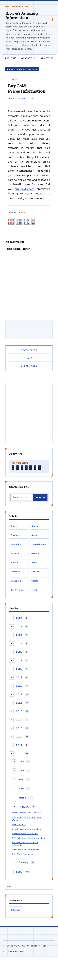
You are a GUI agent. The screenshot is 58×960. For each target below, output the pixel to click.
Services (35, 571)
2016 (19, 702)
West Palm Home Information (25, 850)
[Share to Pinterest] (34, 221)
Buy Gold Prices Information (25, 833)
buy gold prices (25, 188)
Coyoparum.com (13, 951)
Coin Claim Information (22, 854)
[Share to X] (19, 221)
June (22, 770)
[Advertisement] (29, 413)
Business (15, 535)
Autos (14, 526)
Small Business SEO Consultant (26, 813)
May (21, 779)
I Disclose (15, 910)
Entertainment (39, 544)
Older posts (29, 366)
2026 (19, 618)
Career (34, 535)
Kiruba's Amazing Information (21, 15)
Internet (15, 571)
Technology (17, 590)
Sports (34, 581)
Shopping (16, 581)
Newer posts (29, 350)
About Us (10, 58)
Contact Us (28, 58)
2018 (19, 685)
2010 (19, 753)
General (35, 553)
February (24, 806)
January (23, 862)
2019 (19, 677)
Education (16, 544)
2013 (19, 728)
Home (15, 80)
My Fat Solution (19, 824)
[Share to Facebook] (27, 221)
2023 (19, 643)
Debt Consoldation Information (26, 829)
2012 (19, 736)
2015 (19, 711)
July (21, 761)
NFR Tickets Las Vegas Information (28, 838)
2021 (19, 660)
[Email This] (11, 221)
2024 (19, 635)
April (21, 788)
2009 (19, 872)
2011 (19, 745)
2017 (19, 694)
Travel (34, 590)
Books (34, 526)
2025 (19, 626)
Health (14, 562)
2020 (19, 669)
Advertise (47, 58)
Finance (15, 553)
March (22, 797)
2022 (19, 652)
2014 (19, 719)
